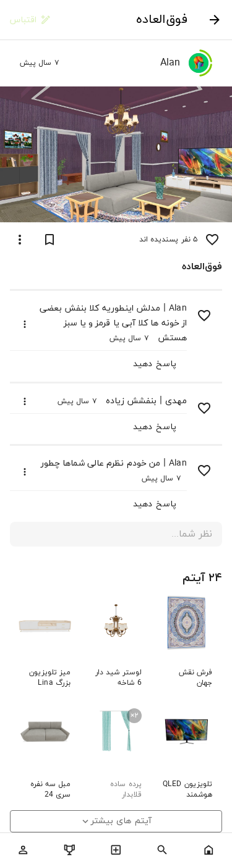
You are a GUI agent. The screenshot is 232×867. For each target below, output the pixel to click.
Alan (178, 308)
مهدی (176, 401)
